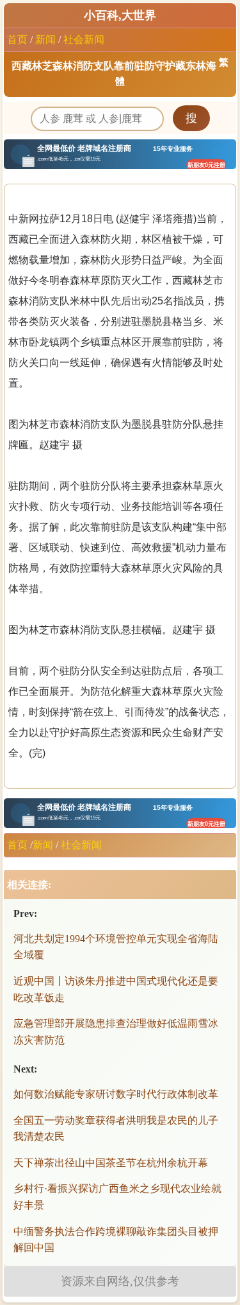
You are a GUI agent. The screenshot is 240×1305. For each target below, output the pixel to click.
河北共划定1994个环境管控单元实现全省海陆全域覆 (115, 947)
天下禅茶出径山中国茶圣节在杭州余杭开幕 (110, 1162)
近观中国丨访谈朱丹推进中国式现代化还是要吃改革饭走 (115, 989)
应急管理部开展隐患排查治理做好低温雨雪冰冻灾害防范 (115, 1032)
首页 (17, 39)
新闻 (45, 39)
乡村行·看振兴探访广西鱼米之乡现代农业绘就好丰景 (117, 1197)
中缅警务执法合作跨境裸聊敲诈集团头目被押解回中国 (115, 1240)
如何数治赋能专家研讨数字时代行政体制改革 (115, 1094)
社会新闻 (83, 39)
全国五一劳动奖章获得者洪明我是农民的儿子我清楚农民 (115, 1129)
